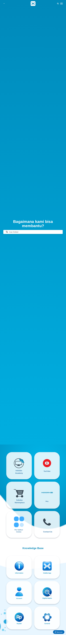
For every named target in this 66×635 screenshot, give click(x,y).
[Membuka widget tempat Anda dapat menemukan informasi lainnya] (58, 632)
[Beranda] (33, 3)
